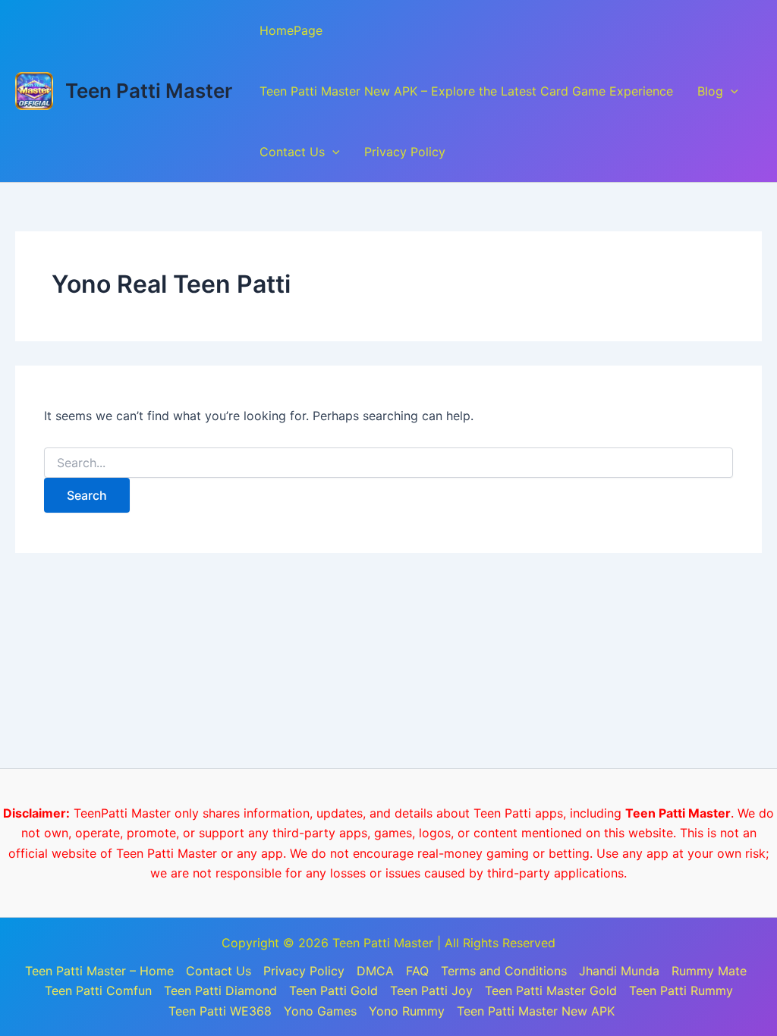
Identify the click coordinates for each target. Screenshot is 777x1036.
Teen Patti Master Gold (551, 990)
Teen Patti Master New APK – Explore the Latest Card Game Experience (466, 91)
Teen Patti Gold (333, 990)
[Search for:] (388, 463)
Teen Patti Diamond (220, 990)
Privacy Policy (404, 151)
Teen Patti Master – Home (99, 970)
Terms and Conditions (504, 970)
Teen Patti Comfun (98, 990)
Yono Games (320, 1011)
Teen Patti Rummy (681, 990)
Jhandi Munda (619, 970)
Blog (710, 91)
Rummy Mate (709, 970)
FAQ (417, 970)
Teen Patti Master (148, 90)
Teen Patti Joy (431, 990)
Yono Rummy (407, 1011)
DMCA (375, 970)
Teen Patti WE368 (220, 1011)
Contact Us (292, 151)
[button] (730, 91)
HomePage (291, 30)
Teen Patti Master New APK (536, 1011)
